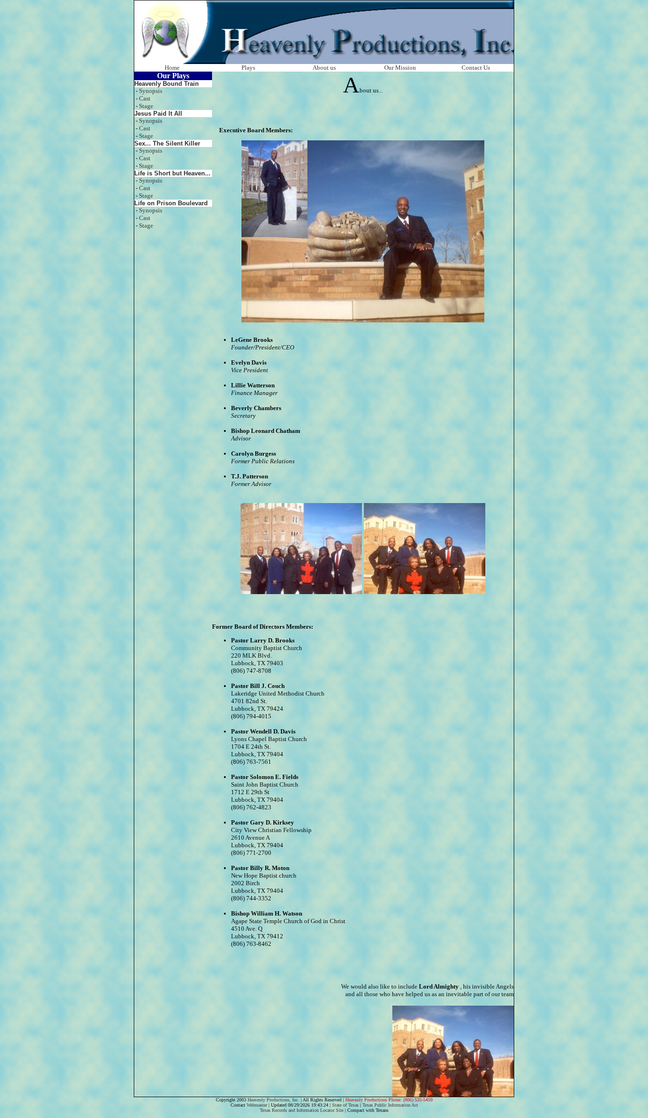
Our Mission (400, 67)
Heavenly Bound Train (166, 83)
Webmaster (257, 1105)
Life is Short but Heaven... (172, 173)
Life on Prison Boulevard (171, 203)
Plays (248, 67)
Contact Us (476, 67)
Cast (144, 98)
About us (324, 67)
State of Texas (345, 1105)
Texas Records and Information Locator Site (301, 1110)
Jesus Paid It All (158, 113)
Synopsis (150, 90)
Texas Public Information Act (390, 1105)
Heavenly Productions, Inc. (273, 1099)
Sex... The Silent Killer (167, 143)
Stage (146, 106)
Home (172, 67)
